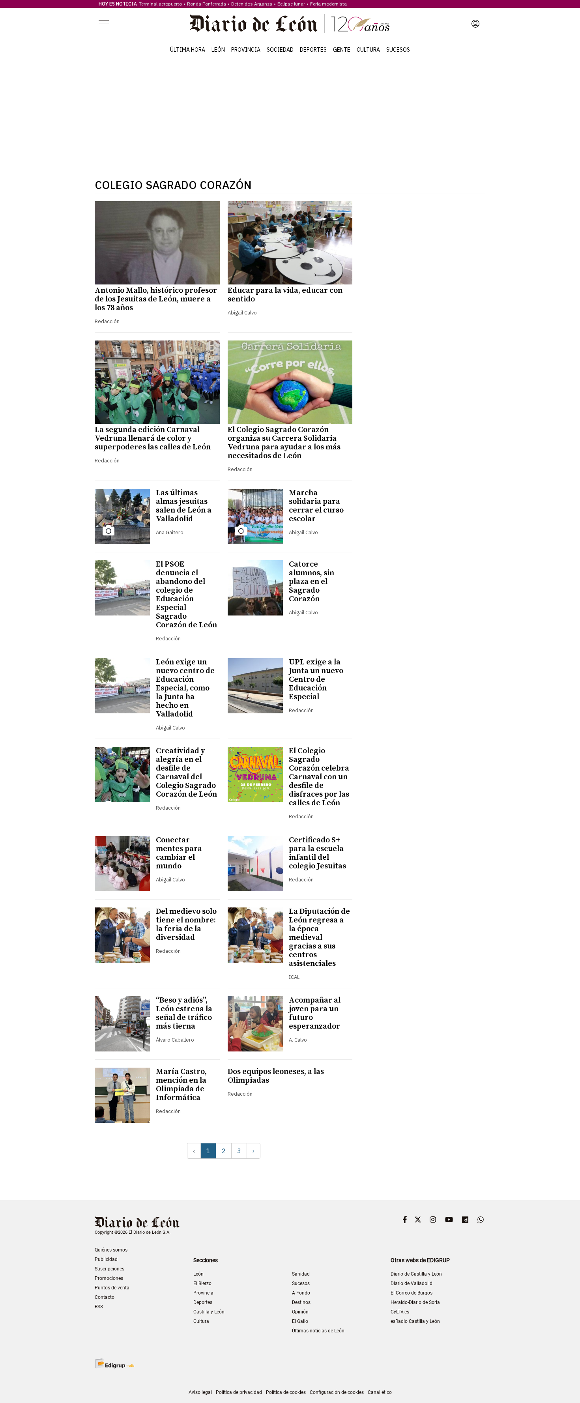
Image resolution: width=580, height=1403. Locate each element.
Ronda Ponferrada (206, 4)
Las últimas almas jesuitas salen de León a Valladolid (183, 506)
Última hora (187, 49)
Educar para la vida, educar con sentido (285, 295)
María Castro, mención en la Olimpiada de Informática (181, 1085)
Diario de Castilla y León (416, 1274)
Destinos (301, 1302)
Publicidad (106, 1259)
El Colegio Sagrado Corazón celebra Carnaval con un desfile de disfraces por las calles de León (319, 777)
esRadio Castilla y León (415, 1321)
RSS (99, 1306)
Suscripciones (109, 1269)
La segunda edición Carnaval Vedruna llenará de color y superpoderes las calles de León (153, 438)
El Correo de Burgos (411, 1293)
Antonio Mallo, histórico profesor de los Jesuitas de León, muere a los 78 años (156, 299)
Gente (341, 49)
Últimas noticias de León (318, 1331)
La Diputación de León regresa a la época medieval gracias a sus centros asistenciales (319, 938)
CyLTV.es (400, 1312)
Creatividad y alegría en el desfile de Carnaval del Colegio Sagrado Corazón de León (186, 772)
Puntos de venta (112, 1288)
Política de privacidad (239, 1392)
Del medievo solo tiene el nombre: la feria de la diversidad (186, 925)
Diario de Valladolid (411, 1283)
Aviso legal (200, 1392)
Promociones (109, 1278)
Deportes (313, 49)
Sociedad (280, 49)
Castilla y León (209, 1312)
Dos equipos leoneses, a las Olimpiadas (276, 1076)
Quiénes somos (111, 1250)
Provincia (245, 49)
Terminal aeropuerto (160, 4)
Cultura (368, 49)
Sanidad (301, 1274)
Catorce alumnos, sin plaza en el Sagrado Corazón (311, 581)
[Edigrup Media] (114, 1363)
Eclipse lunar (291, 4)
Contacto (104, 1297)
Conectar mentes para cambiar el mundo (179, 853)
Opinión (300, 1312)
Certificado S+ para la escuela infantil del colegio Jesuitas (317, 853)
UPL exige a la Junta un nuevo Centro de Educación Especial (316, 679)
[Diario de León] (289, 23)
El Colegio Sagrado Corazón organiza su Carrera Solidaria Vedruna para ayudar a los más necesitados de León (284, 443)
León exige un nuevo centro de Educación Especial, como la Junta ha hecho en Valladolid (185, 688)
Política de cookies (286, 1392)
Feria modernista (328, 4)
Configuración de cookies (337, 1392)
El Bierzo (202, 1283)
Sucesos (398, 49)
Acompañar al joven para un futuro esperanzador (315, 1013)
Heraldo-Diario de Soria (415, 1302)
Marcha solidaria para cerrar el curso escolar (316, 506)
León (218, 49)
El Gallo (300, 1321)
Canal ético (380, 1392)
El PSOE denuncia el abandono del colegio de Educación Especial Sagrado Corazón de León (186, 594)
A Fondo (301, 1293)
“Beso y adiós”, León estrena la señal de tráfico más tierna (184, 1013)
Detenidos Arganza (251, 4)
